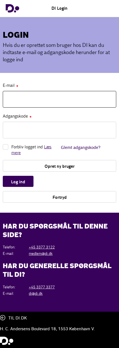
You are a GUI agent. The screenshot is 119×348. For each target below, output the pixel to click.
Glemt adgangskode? (80, 148)
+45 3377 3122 (42, 247)
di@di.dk (36, 293)
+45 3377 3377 (42, 287)
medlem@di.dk (41, 253)
